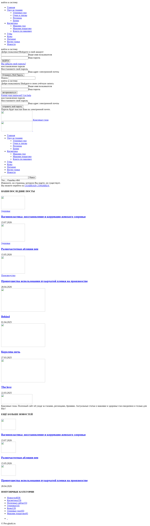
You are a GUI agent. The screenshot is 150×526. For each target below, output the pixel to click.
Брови (16, 20)
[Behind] (23, 311)
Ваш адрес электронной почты (43, 72)
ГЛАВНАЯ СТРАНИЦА (37, 185)
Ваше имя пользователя (40, 54)
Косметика (12, 23)
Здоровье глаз (20, 12)
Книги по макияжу (22, 31)
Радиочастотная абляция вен (19, 248)
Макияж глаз (19, 26)
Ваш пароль (34, 57)
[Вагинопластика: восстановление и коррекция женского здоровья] (13, 208)
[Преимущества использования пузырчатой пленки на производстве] (13, 273)
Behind (5, 316)
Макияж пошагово (22, 28)
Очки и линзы (20, 15)
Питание (11, 39)
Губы (9, 33)
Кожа (9, 36)
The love (6, 387)
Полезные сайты (17, 503)
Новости (11, 44)
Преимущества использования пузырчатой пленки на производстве (44, 281)
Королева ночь (10, 351)
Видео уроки (13, 41)
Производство (8, 275)
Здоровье (5, 211)
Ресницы (17, 18)
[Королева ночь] (23, 346)
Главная (11, 7)
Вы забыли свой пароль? (13, 63)
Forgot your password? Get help (16, 95)
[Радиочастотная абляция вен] (13, 240)
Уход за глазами (15, 10)
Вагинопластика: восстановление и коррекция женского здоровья (43, 216)
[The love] (23, 381)
